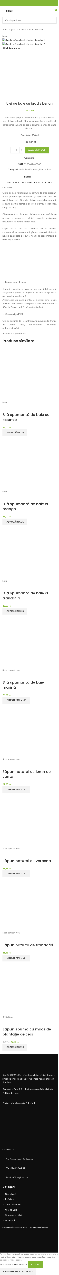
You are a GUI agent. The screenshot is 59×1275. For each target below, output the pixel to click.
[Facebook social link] (27, 3)
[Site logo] (30, 10)
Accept (35, 1264)
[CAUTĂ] (53, 20)
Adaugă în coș (37, 150)
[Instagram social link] (32, 3)
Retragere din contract (18, 1271)
